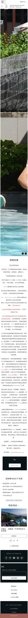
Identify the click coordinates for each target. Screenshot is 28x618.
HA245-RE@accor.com (17, 452)
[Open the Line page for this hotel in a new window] (17, 557)
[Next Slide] (26, 253)
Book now (14, 616)
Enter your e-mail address (9, 570)
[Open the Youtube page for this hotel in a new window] (14, 557)
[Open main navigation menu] (2, 6)
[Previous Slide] (23, 253)
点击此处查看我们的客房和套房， (12, 309)
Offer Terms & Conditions (14, 500)
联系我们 (13, 586)
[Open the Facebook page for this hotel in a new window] (6, 557)
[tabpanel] (14, 132)
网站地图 (14, 593)
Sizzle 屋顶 (4, 369)
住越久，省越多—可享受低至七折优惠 (13, 530)
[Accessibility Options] (3, 2)
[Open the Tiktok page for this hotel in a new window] (21, 557)
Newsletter (14, 590)
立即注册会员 (16, 305)
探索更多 (14, 536)
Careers (14, 612)
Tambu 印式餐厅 (12, 375)
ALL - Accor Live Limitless (13, 605)
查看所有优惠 (15, 546)
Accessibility (14, 609)
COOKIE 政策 (14, 597)
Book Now (14, 465)
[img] (6, 7)
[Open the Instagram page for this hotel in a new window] (10, 557)
